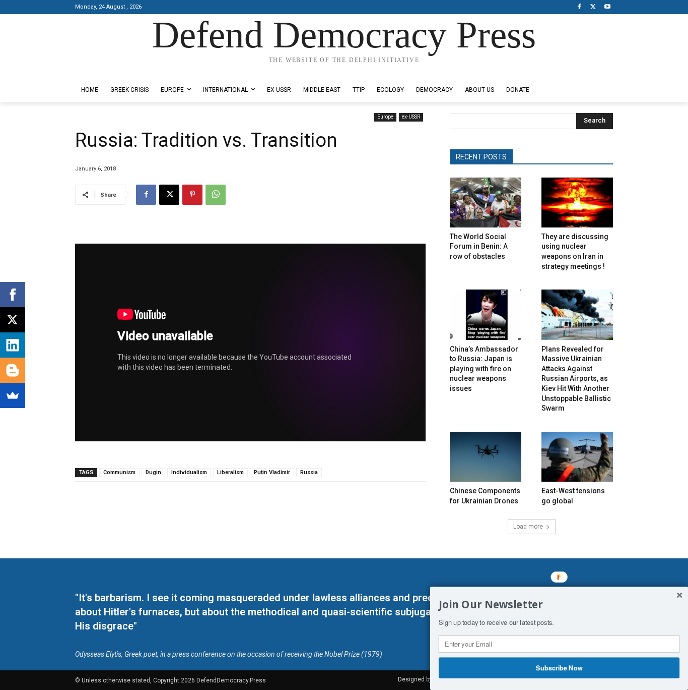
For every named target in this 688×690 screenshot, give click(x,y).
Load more (528, 526)
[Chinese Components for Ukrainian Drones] (485, 457)
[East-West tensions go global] (577, 457)
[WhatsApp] (215, 195)
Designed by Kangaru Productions (114, 70)
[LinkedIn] (12, 345)
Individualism (189, 472)
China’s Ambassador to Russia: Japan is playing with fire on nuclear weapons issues (484, 368)
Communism (119, 472)
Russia (309, 472)
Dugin (153, 472)
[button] (559, 604)
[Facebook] (579, 7)
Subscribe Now (559, 667)
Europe (385, 117)
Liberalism (230, 472)
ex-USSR (411, 117)
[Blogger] (12, 370)
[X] (593, 7)
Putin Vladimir (272, 472)
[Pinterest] (192, 195)
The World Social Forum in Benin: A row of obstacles (479, 246)
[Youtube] (607, 7)
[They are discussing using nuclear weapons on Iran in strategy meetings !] (577, 202)
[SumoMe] (12, 395)
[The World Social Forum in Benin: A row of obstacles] (485, 202)
